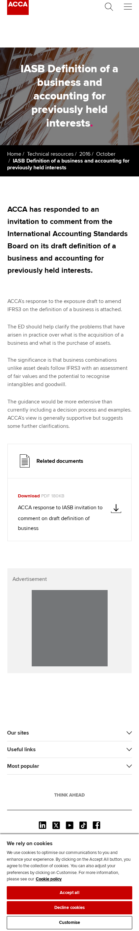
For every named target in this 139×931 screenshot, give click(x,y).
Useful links (21, 749)
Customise (69, 922)
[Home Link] (69, 795)
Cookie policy (49, 879)
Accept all (69, 892)
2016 (84, 154)
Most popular (23, 766)
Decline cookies (69, 907)
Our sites (18, 732)
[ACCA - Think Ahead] (18, 13)
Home (14, 154)
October (105, 154)
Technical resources (50, 154)
